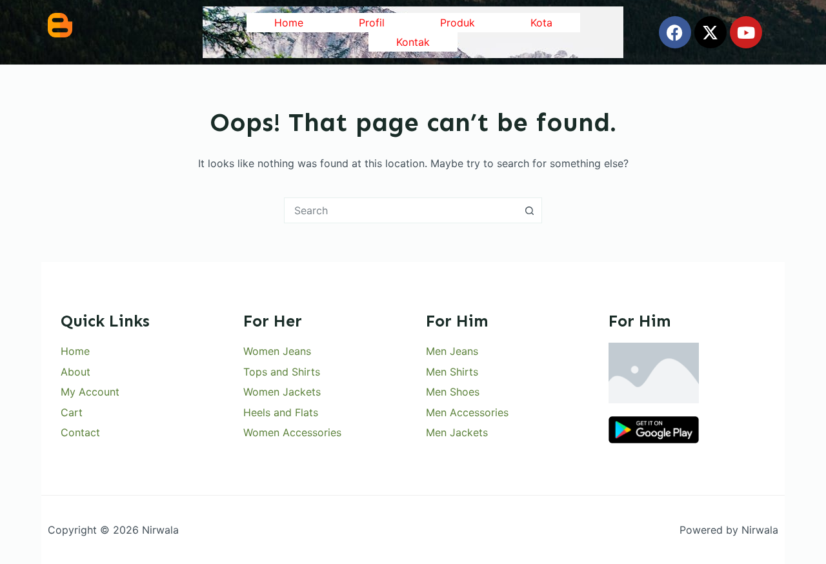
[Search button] (529, 210)
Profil (372, 22)
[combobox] (401, 210)
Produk (457, 22)
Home (288, 22)
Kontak (413, 41)
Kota (541, 22)
